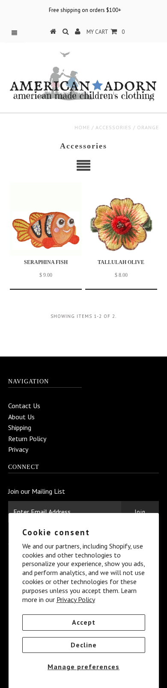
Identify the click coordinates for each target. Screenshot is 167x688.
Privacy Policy (76, 599)
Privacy (18, 449)
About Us (21, 416)
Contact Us (24, 405)
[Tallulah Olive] (121, 219)
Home (82, 127)
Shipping (19, 427)
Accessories (113, 127)
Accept (83, 622)
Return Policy (27, 438)
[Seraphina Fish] (46, 219)
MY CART (105, 32)
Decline (84, 645)
